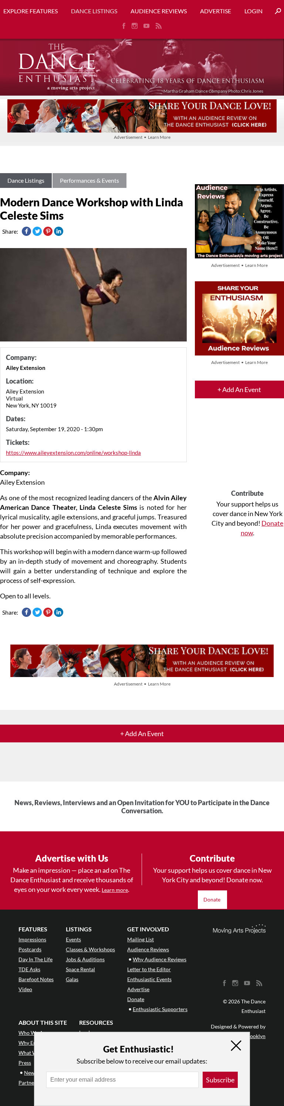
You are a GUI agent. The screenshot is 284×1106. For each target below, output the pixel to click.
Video (25, 989)
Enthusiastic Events (149, 979)
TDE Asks (29, 969)
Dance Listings (94, 10)
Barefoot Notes (36, 979)
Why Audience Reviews (159, 959)
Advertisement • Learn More (142, 137)
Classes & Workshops (90, 949)
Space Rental (80, 969)
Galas (72, 979)
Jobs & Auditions (85, 959)
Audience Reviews (159, 10)
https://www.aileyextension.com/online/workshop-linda (73, 452)
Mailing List (140, 939)
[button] (275, 11)
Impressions (32, 939)
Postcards (29, 949)
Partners (28, 1082)
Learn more (115, 890)
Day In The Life (35, 959)
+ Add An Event (239, 389)
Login (253, 10)
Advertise (215, 10)
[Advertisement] (247, 450)
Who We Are (33, 1033)
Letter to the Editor (149, 969)
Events (73, 939)
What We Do (33, 1053)
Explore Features (30, 10)
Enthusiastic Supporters (160, 1009)
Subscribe (220, 1080)
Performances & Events (89, 180)
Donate (212, 899)
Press (24, 1062)
